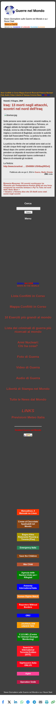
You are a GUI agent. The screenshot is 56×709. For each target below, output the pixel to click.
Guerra (37, 172)
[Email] (40, 702)
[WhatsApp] (22, 702)
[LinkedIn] (15, 702)
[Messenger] (28, 702)
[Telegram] (34, 702)
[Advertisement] (28, 57)
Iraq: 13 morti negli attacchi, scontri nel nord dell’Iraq (25, 107)
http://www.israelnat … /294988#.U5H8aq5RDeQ (26, 166)
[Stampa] (47, 702)
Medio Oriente (47, 172)
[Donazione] (11, 24)
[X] (9, 702)
